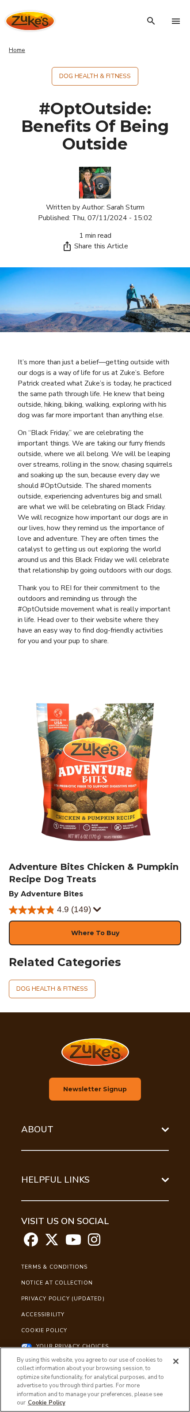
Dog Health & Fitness (95, 76)
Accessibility (43, 1314)
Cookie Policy (44, 1330)
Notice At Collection (57, 1282)
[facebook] (31, 1242)
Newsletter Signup (95, 1089)
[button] (95, 933)
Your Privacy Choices (72, 1346)
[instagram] (94, 1242)
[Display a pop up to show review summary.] (97, 910)
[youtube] (73, 1242)
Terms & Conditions (54, 1266)
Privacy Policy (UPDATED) (63, 1298)
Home (17, 50)
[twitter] (52, 1242)
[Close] (176, 1361)
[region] (95, 1379)
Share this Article (101, 246)
